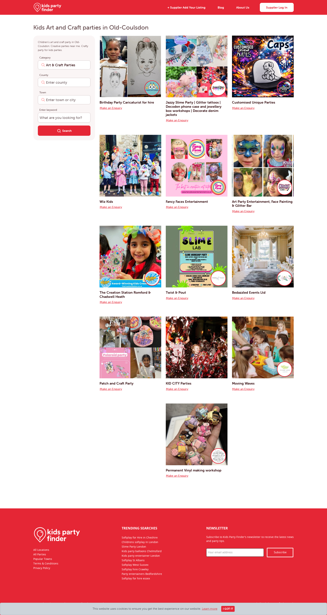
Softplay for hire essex (136, 578)
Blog (221, 7)
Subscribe (280, 552)
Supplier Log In (276, 7)
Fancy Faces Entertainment (187, 201)
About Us (242, 7)
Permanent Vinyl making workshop (193, 470)
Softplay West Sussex (135, 565)
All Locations (41, 550)
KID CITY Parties (178, 383)
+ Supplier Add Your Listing (186, 7)
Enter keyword (48, 110)
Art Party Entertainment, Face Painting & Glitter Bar (262, 203)
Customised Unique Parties (253, 102)
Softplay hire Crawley (135, 569)
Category (45, 57)
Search (67, 131)
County (43, 75)
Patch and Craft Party (116, 383)
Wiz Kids (106, 201)
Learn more (209, 608)
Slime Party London (134, 547)
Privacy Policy (41, 568)
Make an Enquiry (111, 108)
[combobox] (64, 64)
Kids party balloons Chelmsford (142, 551)
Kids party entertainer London (141, 556)
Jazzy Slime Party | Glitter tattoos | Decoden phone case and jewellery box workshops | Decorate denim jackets (193, 108)
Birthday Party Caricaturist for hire (127, 102)
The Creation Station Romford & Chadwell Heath (125, 294)
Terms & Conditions (45, 563)
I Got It (228, 608)
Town (42, 92)
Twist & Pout (176, 292)
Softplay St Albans (133, 560)
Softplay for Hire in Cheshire (140, 537)
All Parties (39, 554)
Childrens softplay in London (140, 542)
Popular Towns (42, 559)
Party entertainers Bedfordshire (142, 574)
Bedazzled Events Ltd (248, 292)
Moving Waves (243, 383)
